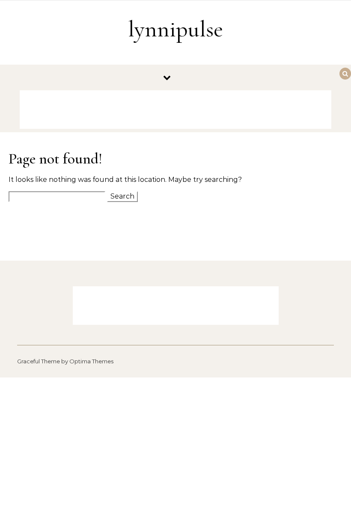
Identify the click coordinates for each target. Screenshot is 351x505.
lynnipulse (175, 29)
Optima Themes (91, 361)
